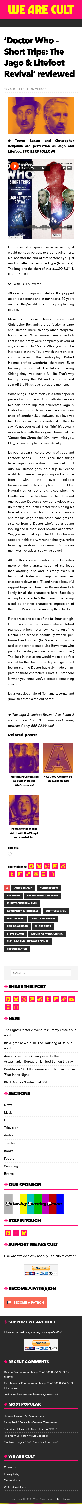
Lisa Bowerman (17, 926)
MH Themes (63, 1499)
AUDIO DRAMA (23, 888)
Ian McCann (38, 89)
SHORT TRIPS (43, 926)
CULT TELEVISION (56, 911)
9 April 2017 (16, 89)
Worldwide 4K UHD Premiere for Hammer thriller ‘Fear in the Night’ (39, 1072)
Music (8, 1112)
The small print (12, 1480)
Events (9, 1174)
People (9, 1158)
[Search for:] (41, 972)
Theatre (9, 1143)
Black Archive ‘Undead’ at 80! (25, 1082)
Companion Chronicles (22, 911)
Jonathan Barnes (43, 919)
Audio (8, 1135)
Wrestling (11, 1166)
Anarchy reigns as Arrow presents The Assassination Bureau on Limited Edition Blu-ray (38, 1058)
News (8, 1105)
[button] (76, 23)
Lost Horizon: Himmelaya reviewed (37, 1394)
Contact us (10, 1467)
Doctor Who (15, 919)
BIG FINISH (13, 896)
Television (11, 1128)
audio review (49, 888)
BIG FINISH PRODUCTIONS (42, 896)
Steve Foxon (15, 934)
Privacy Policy (12, 1474)
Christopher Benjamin (22, 903)
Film (7, 1120)
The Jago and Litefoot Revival (28, 941)
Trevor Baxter (17, 949)
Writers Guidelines (15, 1487)
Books (8, 1151)
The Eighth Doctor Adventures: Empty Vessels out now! (40, 1032)
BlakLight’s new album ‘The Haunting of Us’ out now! (38, 1045)
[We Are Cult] (41, 16)
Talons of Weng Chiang (47, 934)
